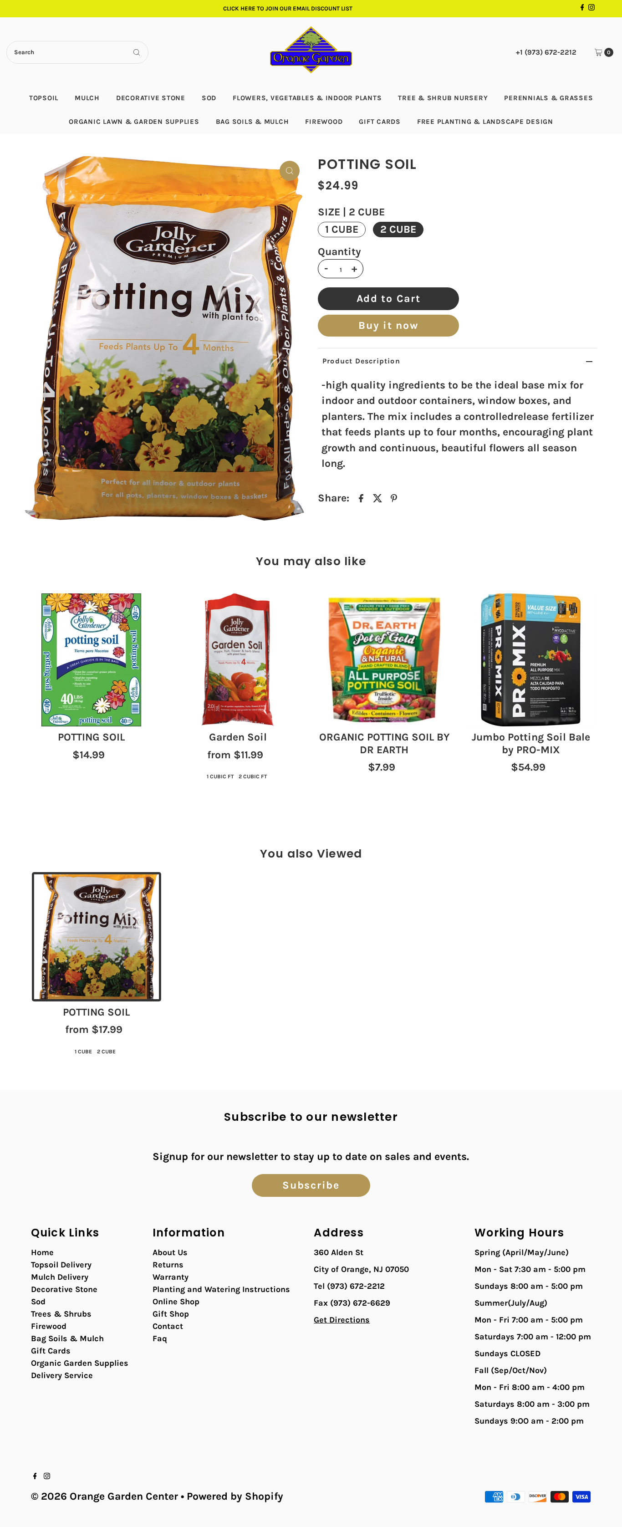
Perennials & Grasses (548, 98)
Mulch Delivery (59, 1277)
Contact (168, 1326)
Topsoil (43, 98)
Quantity (339, 252)
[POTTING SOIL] (91, 659)
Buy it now (388, 325)
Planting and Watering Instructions (221, 1289)
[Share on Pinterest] (394, 498)
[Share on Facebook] (361, 498)
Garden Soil (238, 737)
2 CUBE (398, 229)
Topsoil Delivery (61, 1265)
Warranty (171, 1277)
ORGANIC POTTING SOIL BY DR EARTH (384, 743)
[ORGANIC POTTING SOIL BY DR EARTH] (384, 659)
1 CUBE (341, 229)
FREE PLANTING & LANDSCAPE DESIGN (485, 121)
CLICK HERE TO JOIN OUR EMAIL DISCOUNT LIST (287, 8)
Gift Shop (171, 1314)
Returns (168, 1265)
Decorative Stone (150, 98)
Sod (209, 98)
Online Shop (176, 1302)
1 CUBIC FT (220, 776)
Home (42, 1252)
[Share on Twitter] (377, 498)
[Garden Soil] (237, 659)
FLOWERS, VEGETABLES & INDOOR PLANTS (307, 98)
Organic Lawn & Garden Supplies (134, 121)
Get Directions (342, 1320)
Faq (160, 1338)
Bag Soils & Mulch (252, 121)
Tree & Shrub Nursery (443, 98)
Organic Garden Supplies (79, 1363)
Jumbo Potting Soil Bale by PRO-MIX (531, 743)
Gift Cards (380, 121)
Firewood (323, 121)
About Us (170, 1252)
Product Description (361, 361)
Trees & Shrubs (61, 1314)
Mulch (87, 98)
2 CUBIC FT (253, 776)
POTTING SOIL (91, 737)
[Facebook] (582, 8)
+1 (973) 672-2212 (546, 52)
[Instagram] (591, 8)
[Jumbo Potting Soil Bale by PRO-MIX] (530, 659)
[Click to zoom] (290, 171)
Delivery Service (62, 1375)
